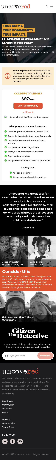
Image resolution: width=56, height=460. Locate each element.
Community (8, 404)
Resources (7, 408)
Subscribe (45, 355)
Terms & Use (8, 427)
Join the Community (28, 105)
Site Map (6, 419)
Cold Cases (7, 401)
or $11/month (28, 112)
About (5, 412)
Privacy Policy (8, 423)
